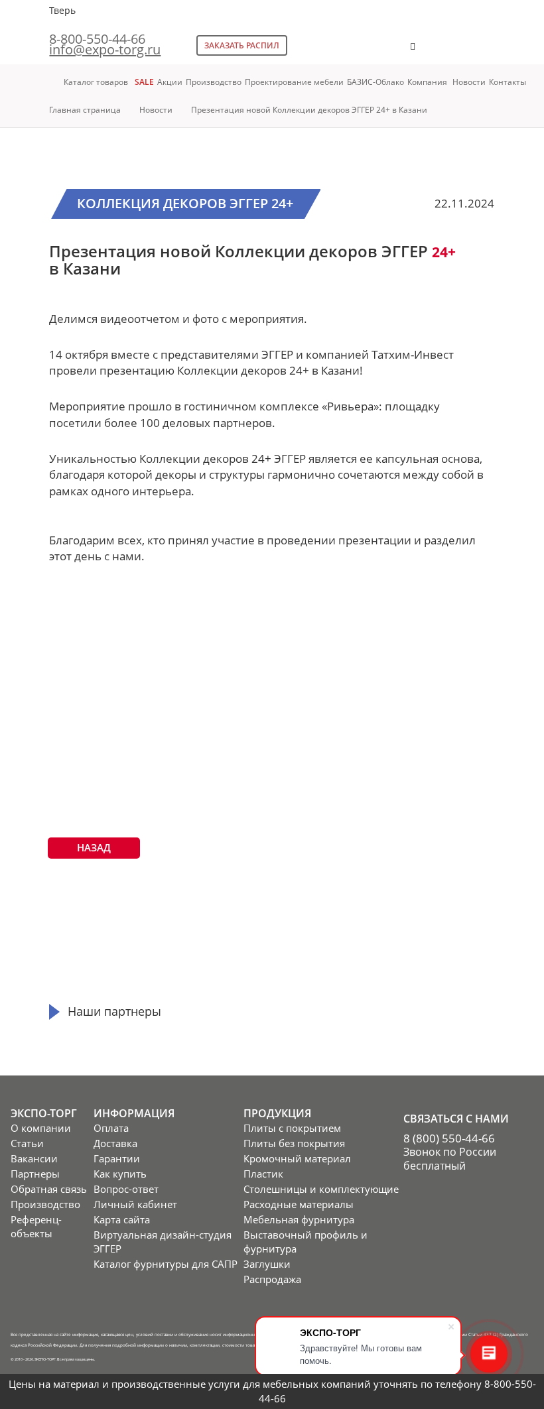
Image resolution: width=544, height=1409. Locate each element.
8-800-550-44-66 (97, 39)
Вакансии (34, 1158)
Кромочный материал (297, 1158)
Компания (428, 82)
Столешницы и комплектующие (321, 1188)
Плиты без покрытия (294, 1143)
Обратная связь (49, 1188)
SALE (144, 82)
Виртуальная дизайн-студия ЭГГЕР (163, 1241)
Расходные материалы (298, 1204)
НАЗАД (94, 847)
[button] (454, 52)
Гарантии (117, 1158)
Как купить (120, 1173)
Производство (213, 82)
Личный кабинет (135, 1204)
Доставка (115, 1143)
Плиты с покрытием (292, 1127)
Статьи (27, 1143)
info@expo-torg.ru (105, 49)
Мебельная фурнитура (298, 1219)
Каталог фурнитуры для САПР (166, 1263)
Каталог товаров (96, 82)
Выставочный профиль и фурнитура (305, 1241)
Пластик (263, 1173)
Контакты (507, 82)
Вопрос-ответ (126, 1188)
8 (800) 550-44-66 (449, 1138)
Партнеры (35, 1173)
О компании (41, 1127)
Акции (169, 82)
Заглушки (267, 1263)
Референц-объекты (36, 1226)
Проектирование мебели (294, 82)
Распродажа (272, 1279)
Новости (469, 82)
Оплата (111, 1127)
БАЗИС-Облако (375, 82)
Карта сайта (122, 1219)
